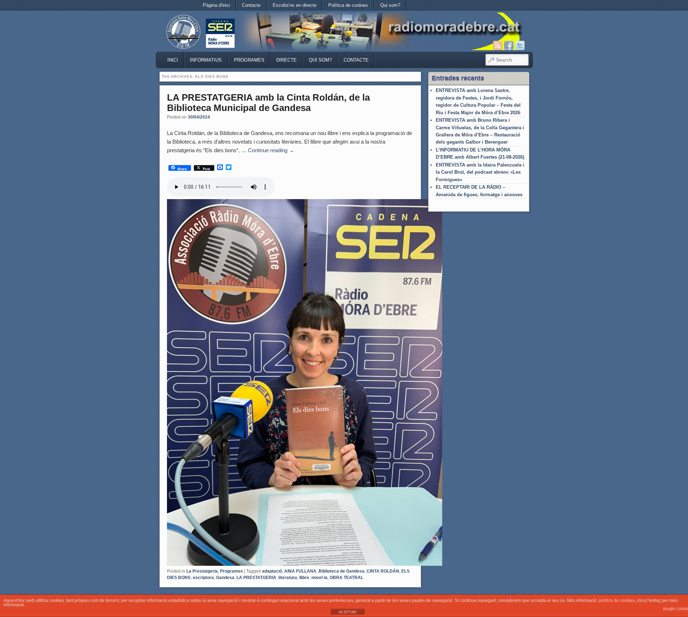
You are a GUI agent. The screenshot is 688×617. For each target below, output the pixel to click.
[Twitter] (520, 45)
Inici (172, 60)
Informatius (206, 60)
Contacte (251, 5)
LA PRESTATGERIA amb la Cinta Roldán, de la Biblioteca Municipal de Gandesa (268, 102)
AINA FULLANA (300, 571)
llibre (304, 577)
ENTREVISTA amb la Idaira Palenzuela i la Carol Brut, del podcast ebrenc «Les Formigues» (480, 172)
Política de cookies (348, 5)
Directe (286, 60)
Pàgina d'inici (216, 5)
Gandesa (225, 577)
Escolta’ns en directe (294, 5)
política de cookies (617, 600)
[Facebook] (508, 45)
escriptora (203, 577)
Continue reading (271, 150)
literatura (287, 577)
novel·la (319, 577)
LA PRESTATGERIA (256, 577)
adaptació (272, 571)
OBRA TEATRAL (346, 577)
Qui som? (390, 5)
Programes (249, 60)
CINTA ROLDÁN (383, 571)
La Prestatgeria (202, 571)
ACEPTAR (348, 612)
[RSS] (497, 45)
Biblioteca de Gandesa (341, 571)
